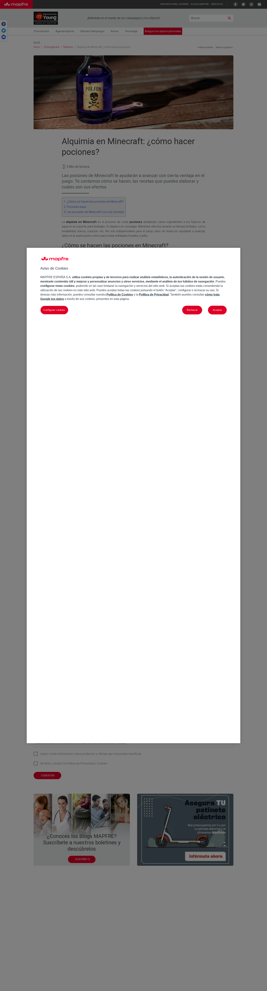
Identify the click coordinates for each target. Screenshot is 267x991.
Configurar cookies (54, 309)
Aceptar (217, 309)
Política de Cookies (119, 294)
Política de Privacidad (154, 294)
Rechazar (192, 309)
